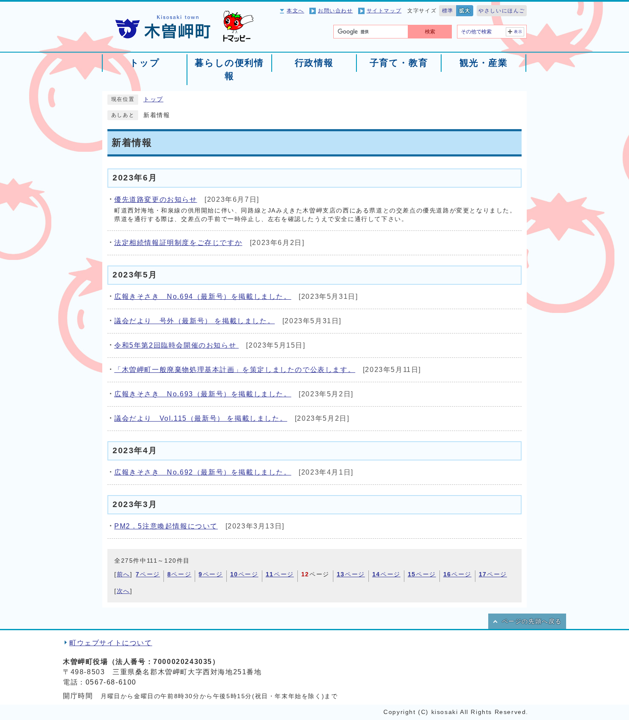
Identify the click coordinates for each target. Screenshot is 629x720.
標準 (448, 11)
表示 (518, 32)
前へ (123, 574)
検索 (430, 32)
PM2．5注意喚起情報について (166, 526)
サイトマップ (384, 11)
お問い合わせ (335, 11)
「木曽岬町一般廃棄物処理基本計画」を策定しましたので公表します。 (234, 369)
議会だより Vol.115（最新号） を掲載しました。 (200, 418)
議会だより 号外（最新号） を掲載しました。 (194, 321)
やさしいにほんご (501, 11)
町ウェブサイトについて (110, 642)
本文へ (295, 11)
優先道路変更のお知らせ (155, 199)
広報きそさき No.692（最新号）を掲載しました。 (202, 472)
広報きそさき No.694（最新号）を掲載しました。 (202, 296)
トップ (153, 99)
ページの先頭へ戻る (532, 621)
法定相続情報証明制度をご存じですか (178, 242)
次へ (123, 591)
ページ (148, 574)
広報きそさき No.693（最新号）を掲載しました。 (202, 394)
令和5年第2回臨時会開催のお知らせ (176, 345)
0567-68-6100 (111, 682)
